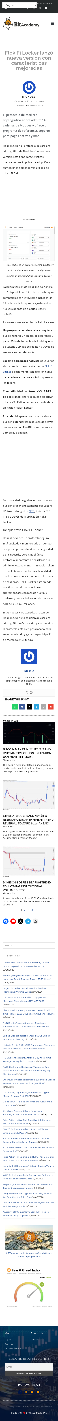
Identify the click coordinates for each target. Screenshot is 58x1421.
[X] (20, 921)
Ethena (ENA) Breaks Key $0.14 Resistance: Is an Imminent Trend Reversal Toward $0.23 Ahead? (28, 819)
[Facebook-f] (20, 1392)
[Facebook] (6, 921)
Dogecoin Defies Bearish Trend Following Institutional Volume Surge (27, 886)
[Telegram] (28, 921)
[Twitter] (27, 692)
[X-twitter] (26, 1392)
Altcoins (21, 105)
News (41, 105)
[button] (52, 23)
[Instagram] (40, 8)
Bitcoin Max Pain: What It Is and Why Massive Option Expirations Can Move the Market (28, 753)
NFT (31, 511)
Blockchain (31, 105)
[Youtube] (46, 8)
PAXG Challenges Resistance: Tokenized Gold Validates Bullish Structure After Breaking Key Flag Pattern (26, 1070)
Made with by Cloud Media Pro (29, 1413)
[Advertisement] (29, 467)
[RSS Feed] (35, 921)
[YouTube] (13, 921)
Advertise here (29, 220)
